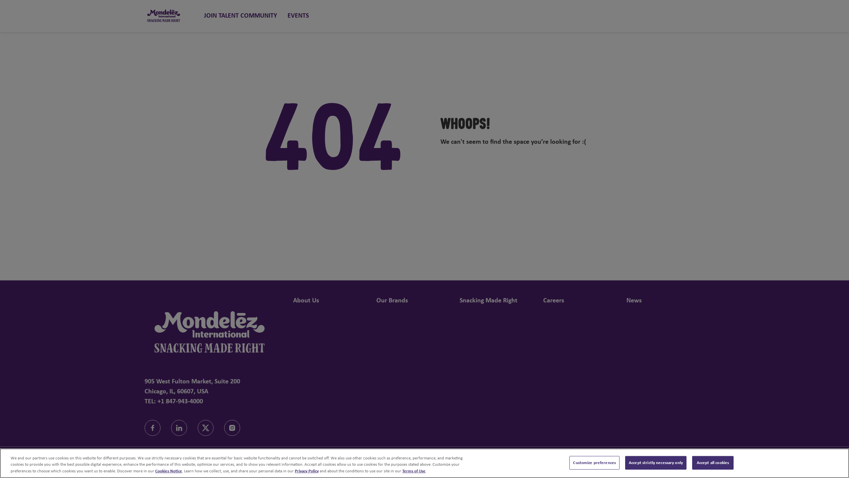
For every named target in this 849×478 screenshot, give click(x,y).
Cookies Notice (168, 471)
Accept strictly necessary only (656, 462)
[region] (424, 463)
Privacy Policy (307, 471)
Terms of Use (413, 471)
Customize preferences (594, 462)
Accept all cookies (713, 462)
